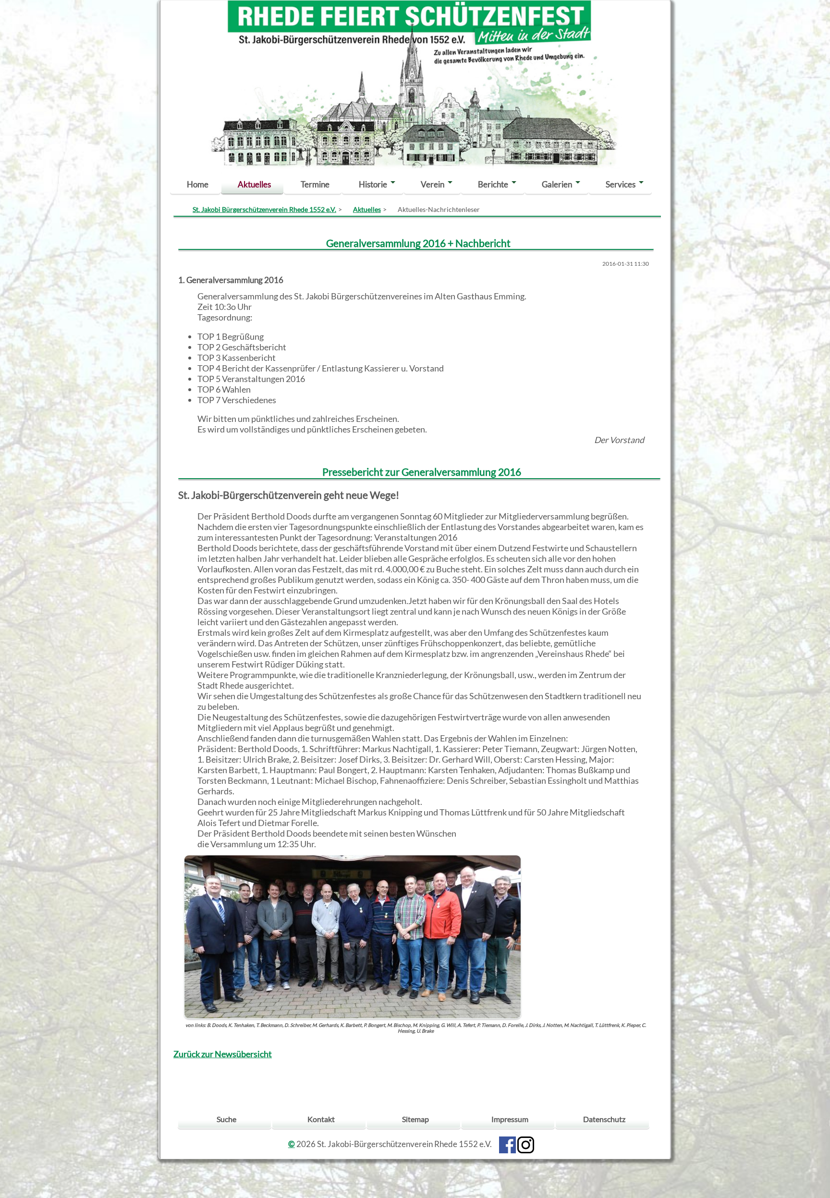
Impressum (509, 1119)
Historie (373, 184)
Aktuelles (254, 184)
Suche (226, 1119)
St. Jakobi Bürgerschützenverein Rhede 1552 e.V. (264, 209)
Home (197, 184)
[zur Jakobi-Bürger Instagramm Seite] (525, 1144)
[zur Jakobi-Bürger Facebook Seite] (507, 1144)
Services (620, 184)
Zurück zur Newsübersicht (222, 1054)
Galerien (557, 184)
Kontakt (321, 1119)
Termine (315, 184)
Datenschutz (604, 1119)
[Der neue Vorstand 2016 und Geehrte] (352, 935)
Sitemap (415, 1119)
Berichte (493, 184)
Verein (432, 184)
